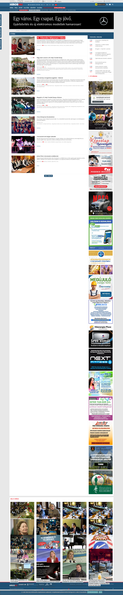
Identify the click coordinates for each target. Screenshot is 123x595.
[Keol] (50, 1)
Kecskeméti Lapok (62, 10)
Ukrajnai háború (14, 10)
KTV (77, 590)
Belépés (93, 1)
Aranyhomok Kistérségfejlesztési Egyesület (56, 69)
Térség (38, 49)
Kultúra (26, 7)
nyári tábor (71, 45)
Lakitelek (67, 45)
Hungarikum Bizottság (41, 70)
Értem (100, 592)
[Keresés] (113, 4)
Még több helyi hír (14, 579)
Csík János (61, 45)
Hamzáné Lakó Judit (67, 69)
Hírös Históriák (45, 10)
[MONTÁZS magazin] (57, 1)
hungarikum (47, 70)
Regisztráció (99, 1)
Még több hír (48, 175)
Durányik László (67, 590)
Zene (38, 165)
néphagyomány (39, 69)
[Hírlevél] (109, 4)
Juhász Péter (54, 161)
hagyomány (69, 141)
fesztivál (81, 68)
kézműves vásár (45, 69)
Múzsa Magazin (73, 590)
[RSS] (107, 4)
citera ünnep (41, 85)
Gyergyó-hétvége (58, 141)
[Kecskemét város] (108, 1)
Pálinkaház (53, 141)
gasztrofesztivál (76, 68)
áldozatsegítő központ (56, 590)
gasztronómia (62, 106)
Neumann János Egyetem (20, 590)
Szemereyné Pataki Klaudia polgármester (50, 107)
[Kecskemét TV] (20, 1)
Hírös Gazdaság (53, 10)
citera (65, 45)
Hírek (38, 91)
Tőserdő (48, 45)
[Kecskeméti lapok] (28, 1)
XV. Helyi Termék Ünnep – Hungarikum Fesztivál (51, 106)
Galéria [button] (39, 7)
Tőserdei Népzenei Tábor (55, 45)
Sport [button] (21, 7)
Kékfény (33, 7)
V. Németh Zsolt (80, 69)
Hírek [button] (11, 7)
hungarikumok (79, 106)
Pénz (16, 7)
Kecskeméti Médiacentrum (47, 590)
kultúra (66, 68)
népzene (69, 68)
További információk (93, 592)
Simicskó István (74, 69)
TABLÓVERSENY (48, 7)
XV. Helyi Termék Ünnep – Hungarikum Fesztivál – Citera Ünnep (49, 68)
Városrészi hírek (71, 10)
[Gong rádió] (43, 1)
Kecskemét (63, 68)
